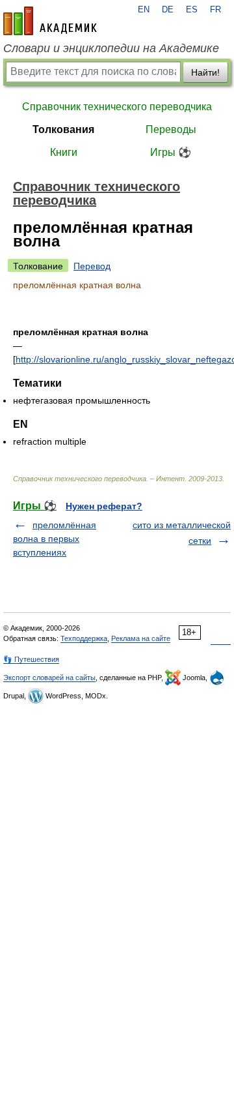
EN (144, 9)
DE (168, 9)
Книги (63, 152)
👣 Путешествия (31, 659)
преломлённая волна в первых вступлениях (54, 539)
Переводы (171, 129)
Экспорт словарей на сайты (49, 677)
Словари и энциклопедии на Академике (111, 48)
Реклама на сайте (140, 638)
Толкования (63, 129)
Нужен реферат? (104, 506)
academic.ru (50, 21)
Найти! (205, 72)
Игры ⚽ (170, 152)
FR (215, 9)
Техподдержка (83, 638)
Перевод (91, 266)
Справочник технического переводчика (117, 106)
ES (192, 9)
